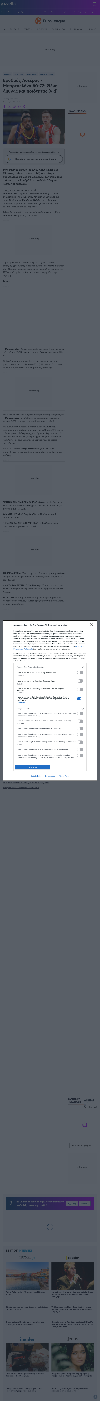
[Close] (92, 625)
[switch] (80, 672)
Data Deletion (36, 776)
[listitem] (50, 667)
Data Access (50, 776)
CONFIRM (32, 767)
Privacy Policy (64, 776)
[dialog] (50, 700)
